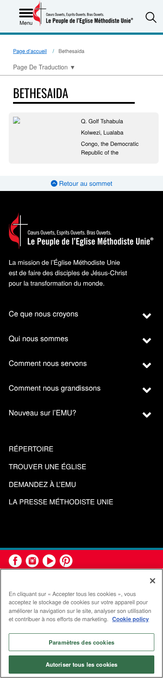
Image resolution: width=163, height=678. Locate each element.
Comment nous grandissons (55, 387)
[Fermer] (152, 580)
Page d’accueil (30, 51)
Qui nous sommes (38, 337)
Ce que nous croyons (43, 313)
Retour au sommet (85, 183)
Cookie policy (130, 619)
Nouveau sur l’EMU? (43, 412)
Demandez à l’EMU (42, 484)
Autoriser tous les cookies (81, 664)
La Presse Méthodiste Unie (61, 502)
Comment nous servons (48, 362)
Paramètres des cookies (81, 642)
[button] (151, 17)
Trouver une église (47, 466)
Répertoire (31, 449)
